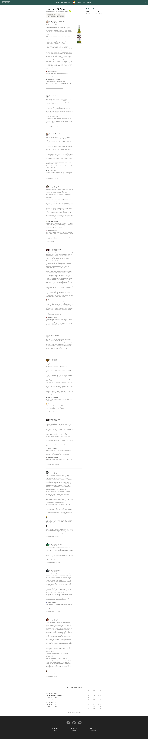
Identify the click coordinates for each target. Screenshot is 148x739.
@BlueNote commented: (52, 170)
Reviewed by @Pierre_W (54, 472)
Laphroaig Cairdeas (51, 702)
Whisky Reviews (67, 2)
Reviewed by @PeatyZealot (55, 249)
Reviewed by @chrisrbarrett (55, 544)
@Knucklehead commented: (53, 671)
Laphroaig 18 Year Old (51, 697)
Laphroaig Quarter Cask (52, 691)
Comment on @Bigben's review (52, 351)
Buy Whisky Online (6, 2)
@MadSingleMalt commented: (54, 79)
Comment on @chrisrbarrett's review (53, 562)
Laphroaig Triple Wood (52, 700)
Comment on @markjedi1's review (52, 178)
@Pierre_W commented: (52, 525)
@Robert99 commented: (52, 317)
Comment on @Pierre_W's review (52, 536)
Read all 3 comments (50, 241)
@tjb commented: (51, 403)
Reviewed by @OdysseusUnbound (56, 21)
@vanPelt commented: (52, 448)
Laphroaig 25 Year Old (51, 706)
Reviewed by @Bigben (54, 335)
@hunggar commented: (52, 230)
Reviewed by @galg (53, 619)
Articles (92, 730)
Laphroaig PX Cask (51, 704)
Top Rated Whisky (81, 2)
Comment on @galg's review (51, 676)
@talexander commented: (53, 397)
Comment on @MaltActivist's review (53, 611)
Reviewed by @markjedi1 (54, 133)
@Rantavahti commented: (53, 457)
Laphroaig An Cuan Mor (52, 709)
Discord (74, 730)
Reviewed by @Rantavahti (55, 419)
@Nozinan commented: (52, 71)
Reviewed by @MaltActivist (55, 570)
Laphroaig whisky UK (51, 16)
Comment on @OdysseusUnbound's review (54, 88)
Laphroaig (100, 11)
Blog (95, 730)
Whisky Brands (59, 2)
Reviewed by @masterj (54, 95)
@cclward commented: (52, 602)
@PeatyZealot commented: (53, 299)
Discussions (88, 2)
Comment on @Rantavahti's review (52, 464)
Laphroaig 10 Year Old (51, 693)
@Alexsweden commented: (53, 221)
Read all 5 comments (50, 411)
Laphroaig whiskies (76, 712)
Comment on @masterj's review (52, 126)
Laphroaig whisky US (60, 16)
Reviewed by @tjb (53, 359)
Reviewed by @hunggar (54, 186)
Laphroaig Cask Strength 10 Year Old (54, 695)
